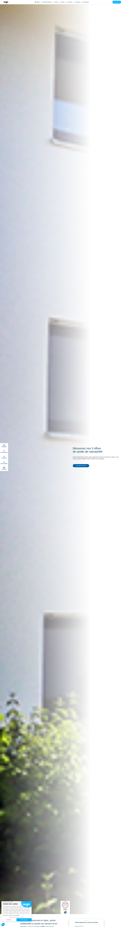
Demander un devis (81, 465)
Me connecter (117, 2)
